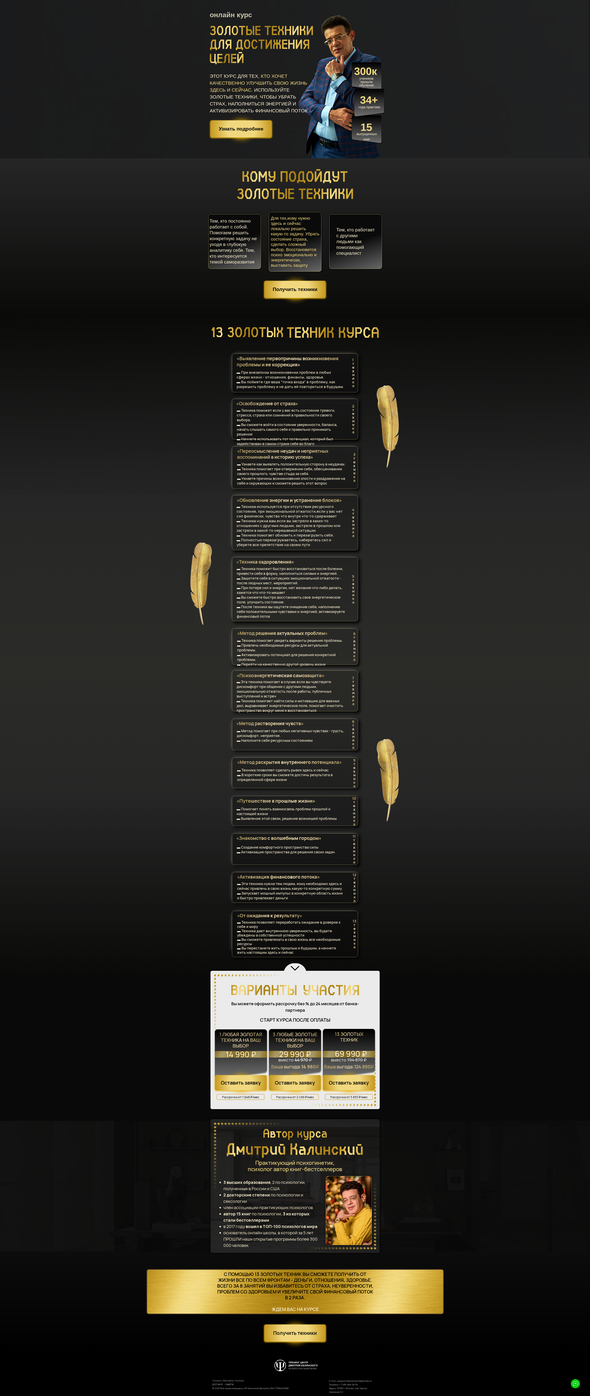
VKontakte (228, 1380)
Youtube (239, 1380)
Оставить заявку (295, 1082)
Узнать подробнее (241, 129)
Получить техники (295, 289)
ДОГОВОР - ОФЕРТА (223, 1384)
